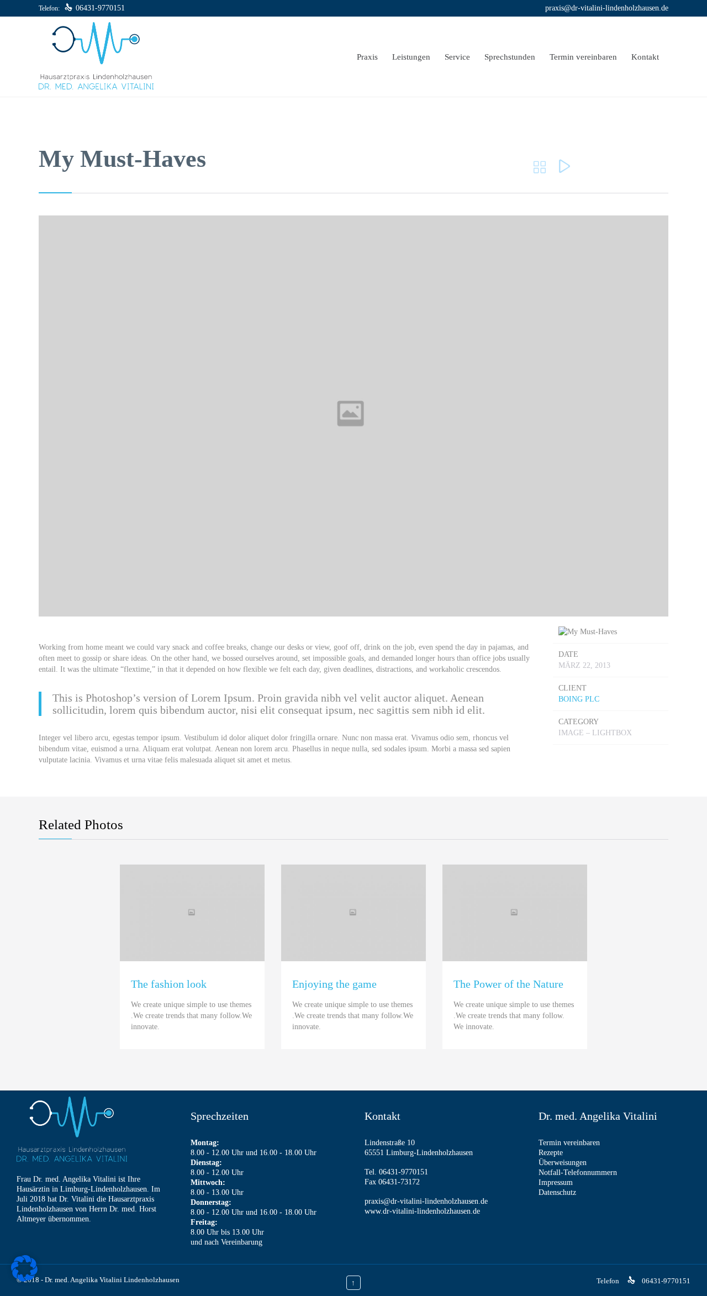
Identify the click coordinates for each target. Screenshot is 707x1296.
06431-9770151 (100, 8)
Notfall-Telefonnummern (578, 1172)
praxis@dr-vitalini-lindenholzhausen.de (606, 8)
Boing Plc (578, 699)
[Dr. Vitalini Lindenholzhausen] (96, 56)
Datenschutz (557, 1192)
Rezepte (551, 1153)
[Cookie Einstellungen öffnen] (24, 1279)
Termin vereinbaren (569, 1143)
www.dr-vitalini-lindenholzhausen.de (422, 1211)
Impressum (556, 1182)
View (192, 956)
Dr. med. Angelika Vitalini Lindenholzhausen (112, 1280)
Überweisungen (563, 1162)
